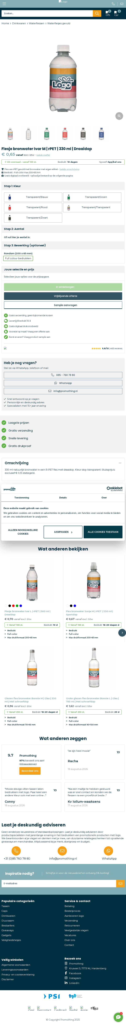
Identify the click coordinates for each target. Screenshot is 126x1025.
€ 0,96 (18, 706)
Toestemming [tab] (21, 497)
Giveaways (8, 930)
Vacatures (70, 935)
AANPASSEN (61, 532)
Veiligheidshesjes (11, 940)
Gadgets (6, 935)
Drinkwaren (19, 23)
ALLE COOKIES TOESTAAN (103, 532)
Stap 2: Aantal (14, 229)
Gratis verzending (20, 430)
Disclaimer (8, 979)
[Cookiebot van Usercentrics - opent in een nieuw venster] (109, 489)
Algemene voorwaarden (16, 964)
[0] (115, 13)
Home (5, 23)
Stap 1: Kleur (12, 186)
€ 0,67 (79, 619)
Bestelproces (72, 910)
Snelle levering (18, 438)
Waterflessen (36, 23)
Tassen (6, 906)
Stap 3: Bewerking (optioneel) (25, 245)
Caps (4, 910)
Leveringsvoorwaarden (15, 969)
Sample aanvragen (65, 305)
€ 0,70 (18, 619)
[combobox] (47, 13)
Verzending (71, 920)
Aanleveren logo (74, 915)
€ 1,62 (79, 706)
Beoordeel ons (30, 770)
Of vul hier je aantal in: (17, 237)
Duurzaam (8, 920)
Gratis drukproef (19, 446)
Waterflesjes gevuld (58, 23)
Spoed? (110, 162)
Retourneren (72, 925)
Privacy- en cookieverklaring (18, 974)
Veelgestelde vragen (77, 930)
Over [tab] (104, 497)
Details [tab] (63, 497)
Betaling (69, 906)
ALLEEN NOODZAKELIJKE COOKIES (23, 532)
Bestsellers (8, 925)
